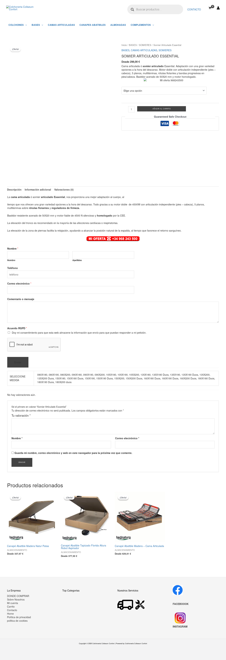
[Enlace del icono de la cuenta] (218, 8)
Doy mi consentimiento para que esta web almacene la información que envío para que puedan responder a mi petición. (79, 332)
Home (10, 613)
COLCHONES (16, 24)
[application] (25, 24)
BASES (36, 24)
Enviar (17, 362)
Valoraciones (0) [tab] (64, 189)
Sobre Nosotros (16, 599)
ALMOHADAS (118, 24)
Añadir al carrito (161, 109)
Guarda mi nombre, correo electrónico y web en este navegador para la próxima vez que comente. (73, 453)
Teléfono (12, 268)
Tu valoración (21, 415)
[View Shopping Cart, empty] (210, 8)
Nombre (12, 248)
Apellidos (77, 260)
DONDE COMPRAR (18, 596)
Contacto (194, 9)
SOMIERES (145, 45)
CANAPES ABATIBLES (92, 24)
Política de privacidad (19, 617)
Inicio (124, 45)
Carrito (11, 606)
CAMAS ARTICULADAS (61, 24)
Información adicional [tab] (38, 189)
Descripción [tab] (14, 189)
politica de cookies (17, 620)
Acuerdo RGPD (17, 328)
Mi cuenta (12, 603)
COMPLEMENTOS (141, 24)
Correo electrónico (19, 283)
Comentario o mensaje (20, 299)
